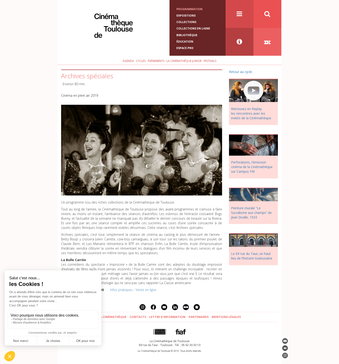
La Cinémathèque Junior (184, 61)
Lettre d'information (167, 317)
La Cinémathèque (112, 317)
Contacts (138, 317)
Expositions (186, 15)
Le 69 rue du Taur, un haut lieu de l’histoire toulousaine (251, 255)
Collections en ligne (193, 28)
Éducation (184, 42)
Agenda (128, 61)
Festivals (210, 61)
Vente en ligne (146, 290)
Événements (156, 61)
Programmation (189, 9)
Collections (186, 22)
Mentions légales (226, 317)
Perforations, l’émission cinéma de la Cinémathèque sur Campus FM (252, 167)
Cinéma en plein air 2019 (79, 95)
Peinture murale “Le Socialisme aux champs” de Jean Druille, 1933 (251, 212)
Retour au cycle (240, 72)
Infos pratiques (121, 290)
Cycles (141, 61)
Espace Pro (184, 48)
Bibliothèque (186, 35)
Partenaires (198, 317)
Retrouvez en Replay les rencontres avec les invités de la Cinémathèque (251, 113)
